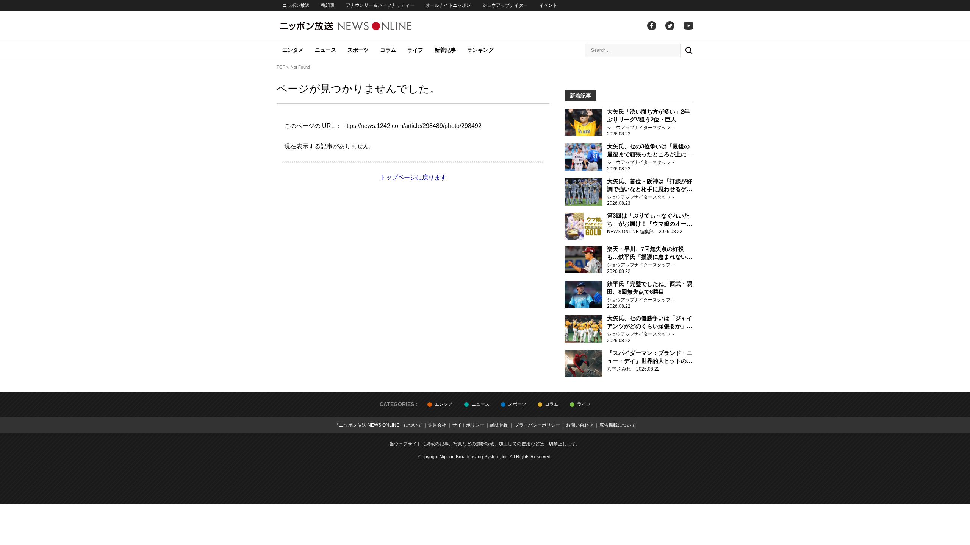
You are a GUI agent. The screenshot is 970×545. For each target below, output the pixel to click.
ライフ (415, 50)
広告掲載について (617, 425)
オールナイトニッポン (448, 5)
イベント (548, 5)
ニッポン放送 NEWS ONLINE (359, 26)
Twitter (669, 25)
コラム (388, 50)
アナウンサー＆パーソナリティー (380, 5)
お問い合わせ (579, 425)
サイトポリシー (468, 425)
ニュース (325, 50)
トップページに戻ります (413, 177)
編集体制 (499, 425)
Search (688, 50)
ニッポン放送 (296, 5)
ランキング (480, 50)
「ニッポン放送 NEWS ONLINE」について (378, 425)
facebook (651, 25)
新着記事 (445, 50)
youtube (688, 25)
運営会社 (437, 425)
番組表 (328, 5)
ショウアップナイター (505, 5)
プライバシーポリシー (537, 425)
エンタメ (293, 50)
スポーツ (358, 50)
